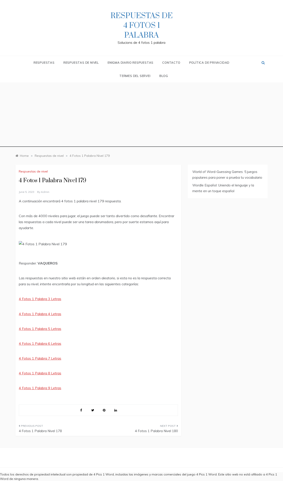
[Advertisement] (141, 116)
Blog (163, 76)
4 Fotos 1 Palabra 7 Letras (40, 358)
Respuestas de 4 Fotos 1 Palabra (142, 25)
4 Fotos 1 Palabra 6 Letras (40, 343)
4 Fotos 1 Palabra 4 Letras (40, 314)
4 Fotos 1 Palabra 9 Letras (40, 388)
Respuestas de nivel (81, 62)
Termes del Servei (135, 76)
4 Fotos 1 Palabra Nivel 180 (156, 431)
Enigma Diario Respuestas (130, 62)
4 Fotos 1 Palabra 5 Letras (40, 328)
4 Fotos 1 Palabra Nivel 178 (40, 431)
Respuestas (44, 62)
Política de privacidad (209, 62)
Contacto (171, 62)
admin (45, 192)
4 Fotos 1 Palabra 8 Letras (40, 373)
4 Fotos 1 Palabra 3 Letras (40, 299)
